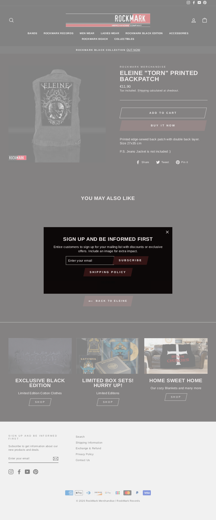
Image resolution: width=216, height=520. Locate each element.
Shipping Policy (108, 271)
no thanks (108, 281)
